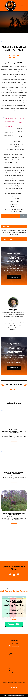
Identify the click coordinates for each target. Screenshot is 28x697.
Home (10, 657)
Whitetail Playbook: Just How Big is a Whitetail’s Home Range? (14, 473)
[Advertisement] (14, 540)
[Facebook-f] (10, 56)
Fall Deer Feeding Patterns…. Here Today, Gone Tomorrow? (14, 513)
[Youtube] (18, 56)
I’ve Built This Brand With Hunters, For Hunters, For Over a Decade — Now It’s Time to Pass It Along (14, 431)
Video (10, 668)
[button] (21, 5)
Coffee (10, 662)
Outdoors (11, 666)
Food (10, 660)
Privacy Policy (12, 672)
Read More (14, 441)
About (10, 670)
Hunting (10, 658)
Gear (10, 664)
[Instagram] (14, 56)
